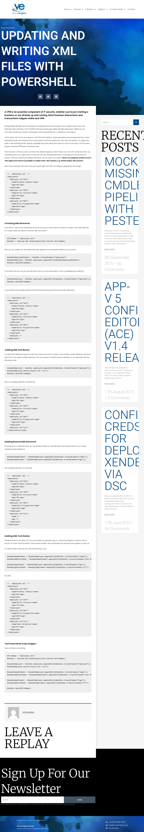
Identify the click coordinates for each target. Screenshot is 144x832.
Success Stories (116, 9)
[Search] (136, 122)
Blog (3, 28)
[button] (40, 96)
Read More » (110, 250)
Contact (131, 9)
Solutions (89, 9)
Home (66, 9)
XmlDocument (85, 158)
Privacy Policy (21, 820)
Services (77, 9)
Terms (30, 820)
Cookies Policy (40, 820)
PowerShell (10, 28)
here (41, 155)
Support (101, 9)
